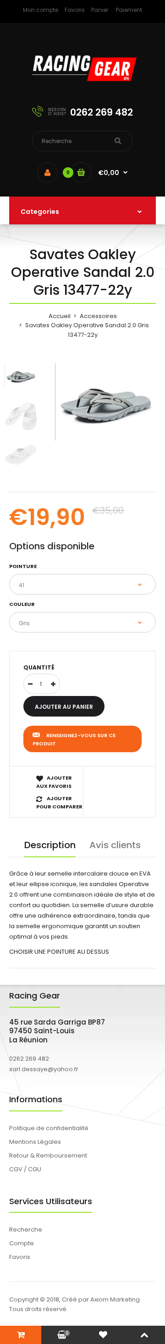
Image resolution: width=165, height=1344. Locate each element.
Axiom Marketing (115, 1299)
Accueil (60, 316)
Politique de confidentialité (48, 1128)
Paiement (129, 10)
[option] (105, 402)
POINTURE (23, 566)
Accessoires (98, 316)
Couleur (22, 604)
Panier (99, 10)
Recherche (25, 1229)
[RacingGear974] (82, 87)
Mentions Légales (35, 1141)
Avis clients (115, 845)
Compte (21, 1243)
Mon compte (40, 10)
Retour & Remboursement (48, 1155)
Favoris (75, 10)
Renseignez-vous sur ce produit (74, 739)
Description (50, 845)
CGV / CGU (25, 1169)
